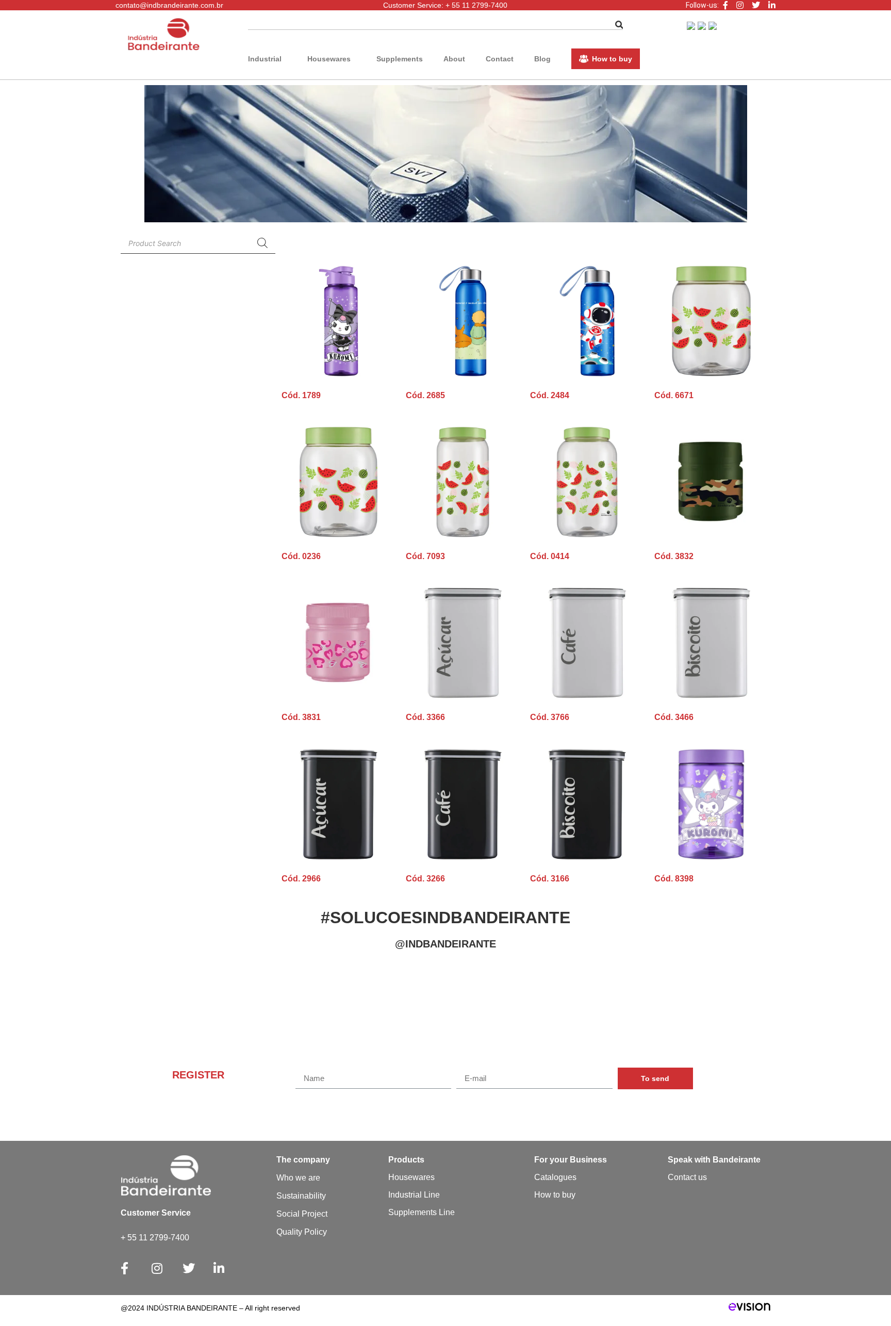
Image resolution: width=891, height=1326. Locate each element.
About (454, 59)
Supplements (399, 59)
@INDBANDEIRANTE (445, 944)
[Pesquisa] (262, 243)
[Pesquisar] (619, 25)
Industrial (265, 59)
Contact (500, 59)
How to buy (612, 59)
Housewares (329, 59)
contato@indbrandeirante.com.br (169, 5)
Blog (542, 59)
